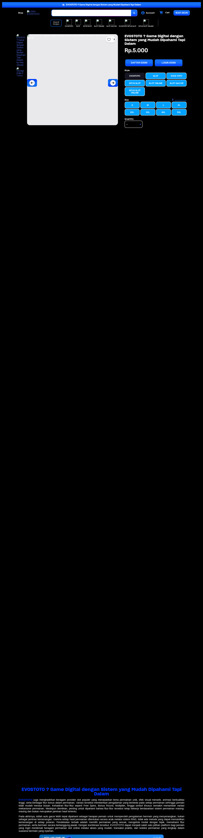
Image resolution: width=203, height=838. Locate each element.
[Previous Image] (32, 83)
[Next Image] (113, 83)
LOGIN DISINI (169, 63)
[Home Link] (36, 12)
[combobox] (91, 13)
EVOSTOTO (25, 799)
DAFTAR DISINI (139, 63)
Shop (20, 13)
